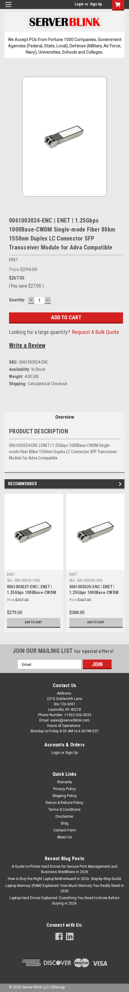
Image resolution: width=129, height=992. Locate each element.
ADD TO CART (33, 622)
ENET (11, 574)
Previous (112, 484)
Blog (64, 823)
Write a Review (27, 345)
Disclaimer (65, 816)
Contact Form (64, 830)
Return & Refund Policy (64, 803)
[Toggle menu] (8, 8)
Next (121, 484)
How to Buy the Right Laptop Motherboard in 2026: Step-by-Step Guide (64, 879)
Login (79, 4)
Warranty (64, 782)
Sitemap (58, 987)
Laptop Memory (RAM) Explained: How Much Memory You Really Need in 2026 (64, 888)
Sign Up (96, 4)
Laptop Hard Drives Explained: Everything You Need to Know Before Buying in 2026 (64, 900)
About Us (64, 837)
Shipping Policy (64, 796)
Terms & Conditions (64, 809)
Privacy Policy (64, 789)
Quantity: (17, 299)
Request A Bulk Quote (95, 332)
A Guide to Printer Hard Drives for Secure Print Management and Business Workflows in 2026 (64, 869)
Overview (64, 417)
